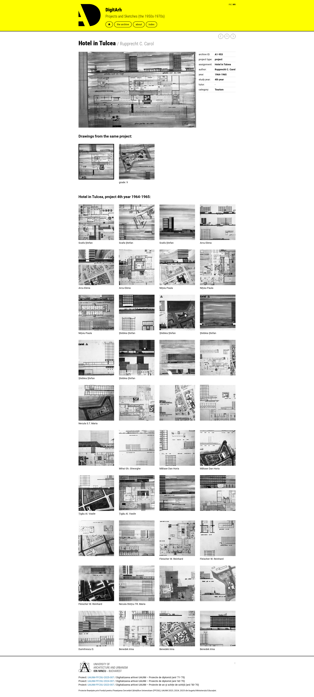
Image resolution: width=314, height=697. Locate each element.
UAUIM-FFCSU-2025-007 (101, 677)
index (151, 24)
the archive (123, 24)
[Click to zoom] (137, 126)
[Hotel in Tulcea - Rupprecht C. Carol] (233, 37)
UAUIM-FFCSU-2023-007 (101, 684)
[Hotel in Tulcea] (177, 358)
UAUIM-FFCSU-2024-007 (101, 681)
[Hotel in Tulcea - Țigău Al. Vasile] (220, 37)
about (139, 24)
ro (230, 4)
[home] (226, 37)
